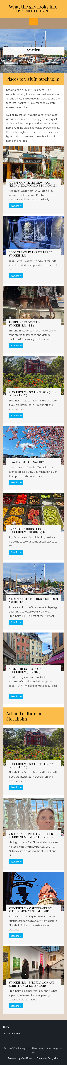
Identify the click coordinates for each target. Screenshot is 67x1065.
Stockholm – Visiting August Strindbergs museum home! (30, 909)
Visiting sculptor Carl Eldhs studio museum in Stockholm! (31, 835)
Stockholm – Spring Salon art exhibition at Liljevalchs (31, 984)
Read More (16, 206)
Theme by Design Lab (48, 1058)
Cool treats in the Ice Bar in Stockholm (30, 253)
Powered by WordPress (20, 1058)
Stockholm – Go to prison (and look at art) (32, 393)
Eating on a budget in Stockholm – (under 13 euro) (30, 530)
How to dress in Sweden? (27, 462)
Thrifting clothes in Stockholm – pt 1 (25, 323)
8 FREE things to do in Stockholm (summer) (25, 670)
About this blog (13, 1033)
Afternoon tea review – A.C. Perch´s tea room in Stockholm (33, 184)
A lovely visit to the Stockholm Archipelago (33, 600)
